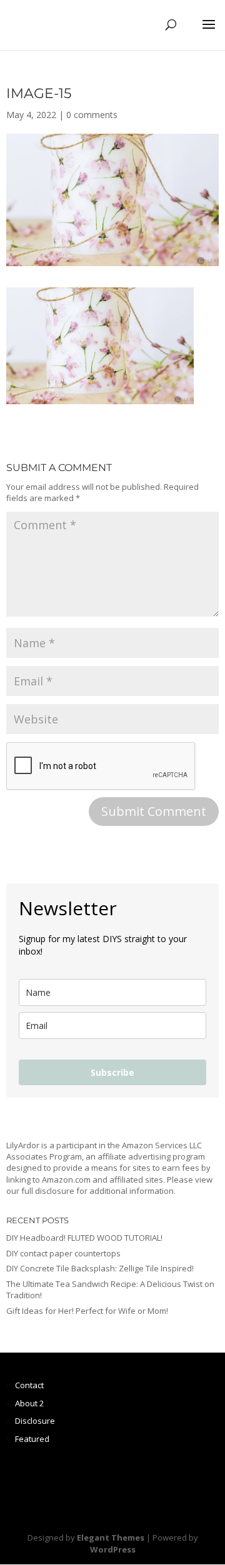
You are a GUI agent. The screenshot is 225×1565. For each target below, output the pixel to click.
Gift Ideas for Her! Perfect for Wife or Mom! (87, 1310)
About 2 (29, 1403)
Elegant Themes (110, 1537)
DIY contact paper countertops (63, 1253)
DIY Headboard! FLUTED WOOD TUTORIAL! (84, 1237)
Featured (32, 1438)
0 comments (92, 115)
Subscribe (112, 1072)
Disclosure (35, 1420)
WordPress (113, 1549)
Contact (29, 1385)
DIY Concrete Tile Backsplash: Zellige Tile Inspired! (100, 1268)
